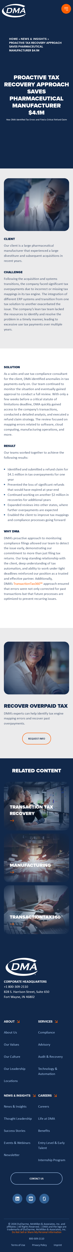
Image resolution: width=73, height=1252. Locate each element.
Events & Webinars (17, 1142)
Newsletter (11, 1155)
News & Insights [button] (17, 1095)
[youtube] (31, 1202)
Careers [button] (45, 1095)
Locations (11, 1080)
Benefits (44, 1130)
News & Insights (34, 39)
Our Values (11, 1044)
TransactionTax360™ (28, 583)
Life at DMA (46, 1118)
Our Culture (12, 1056)
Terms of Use (18, 1245)
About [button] (9, 1021)
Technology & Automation (47, 1071)
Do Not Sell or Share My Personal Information (36, 1232)
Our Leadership (14, 1068)
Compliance (46, 1032)
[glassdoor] (44, 1202)
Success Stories (14, 1130)
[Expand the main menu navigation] (66, 9)
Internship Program (51, 1160)
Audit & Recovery (50, 1056)
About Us (10, 1032)
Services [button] (45, 1021)
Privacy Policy (39, 1245)
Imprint (58, 1245)
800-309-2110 (36, 1238)
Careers (43, 1106)
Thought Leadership (18, 1118)
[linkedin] (17, 1202)
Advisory (44, 1044)
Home (13, 39)
